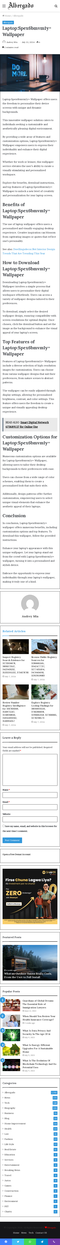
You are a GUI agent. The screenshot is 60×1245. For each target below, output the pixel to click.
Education (9, 1154)
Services (8, 1159)
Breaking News (12, 1170)
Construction (11, 1191)
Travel (7, 1175)
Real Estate (10, 1149)
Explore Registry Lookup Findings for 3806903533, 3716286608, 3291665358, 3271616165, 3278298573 (44, 710)
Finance (8, 1196)
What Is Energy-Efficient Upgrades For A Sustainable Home (38, 1048)
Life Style (9, 1144)
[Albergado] (21, 5)
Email (6, 802)
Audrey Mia (12, 42)
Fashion (8, 1139)
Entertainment (12, 1165)
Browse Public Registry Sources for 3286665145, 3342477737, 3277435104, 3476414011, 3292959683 (44, 666)
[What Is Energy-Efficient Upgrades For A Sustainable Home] (11, 1049)
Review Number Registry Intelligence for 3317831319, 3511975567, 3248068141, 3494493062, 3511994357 (14, 711)
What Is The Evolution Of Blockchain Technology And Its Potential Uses (39, 1064)
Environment (11, 1201)
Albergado (18, 15)
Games (7, 1185)
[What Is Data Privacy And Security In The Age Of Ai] (11, 1035)
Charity (8, 1211)
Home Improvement (15, 1123)
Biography (9, 1108)
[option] (30, 963)
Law (6, 1134)
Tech (6, 1103)
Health (7, 1128)
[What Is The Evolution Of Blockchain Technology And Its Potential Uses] (11, 1065)
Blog (6, 1118)
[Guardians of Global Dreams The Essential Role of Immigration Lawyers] (11, 1005)
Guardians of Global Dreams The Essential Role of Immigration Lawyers (38, 1004)
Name (6, 789)
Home (7, 15)
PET (6, 1206)
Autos (7, 1180)
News (7, 1097)
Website (6, 814)
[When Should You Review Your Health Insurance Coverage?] (11, 1021)
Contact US (41, 1232)
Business (9, 1113)
